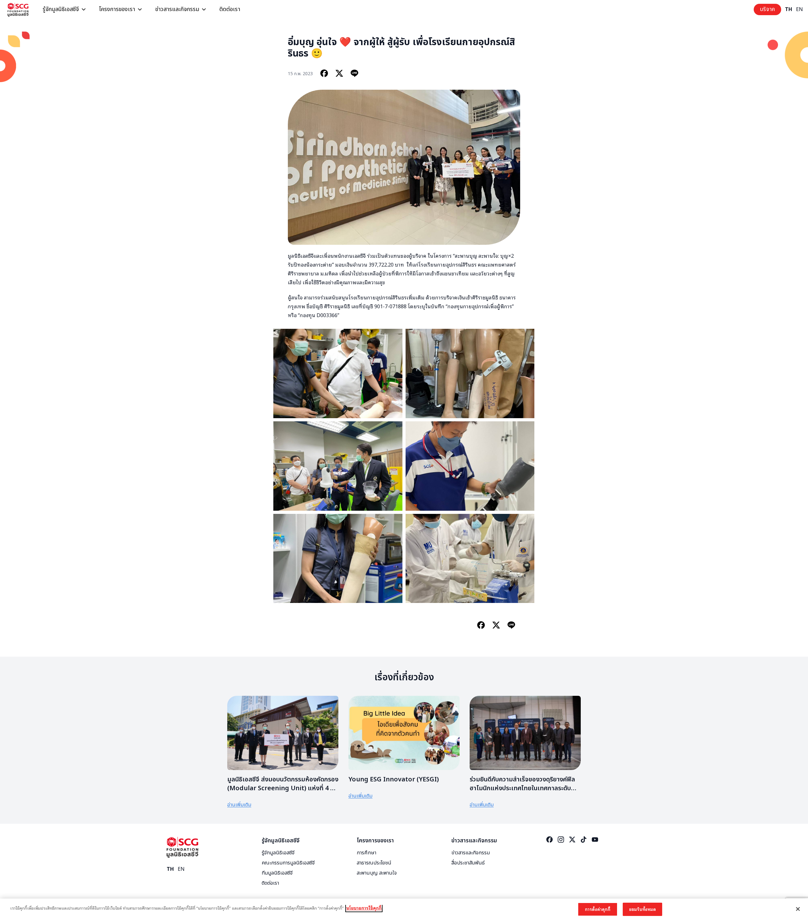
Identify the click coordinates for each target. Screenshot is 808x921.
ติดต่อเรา (229, 9)
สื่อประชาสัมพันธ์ (468, 863)
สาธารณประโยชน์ (374, 863)
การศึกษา (366, 853)
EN (799, 9)
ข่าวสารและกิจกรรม (177, 9)
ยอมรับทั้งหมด (642, 909)
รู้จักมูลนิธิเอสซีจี (61, 9)
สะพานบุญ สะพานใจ (377, 873)
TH (788, 9)
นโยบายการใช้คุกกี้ (364, 908)
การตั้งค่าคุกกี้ (597, 909)
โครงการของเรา (117, 9)
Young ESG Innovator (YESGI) (393, 779)
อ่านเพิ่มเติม (239, 805)
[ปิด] (798, 909)
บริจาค (767, 9)
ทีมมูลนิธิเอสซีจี (277, 873)
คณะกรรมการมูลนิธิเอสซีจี (288, 863)
